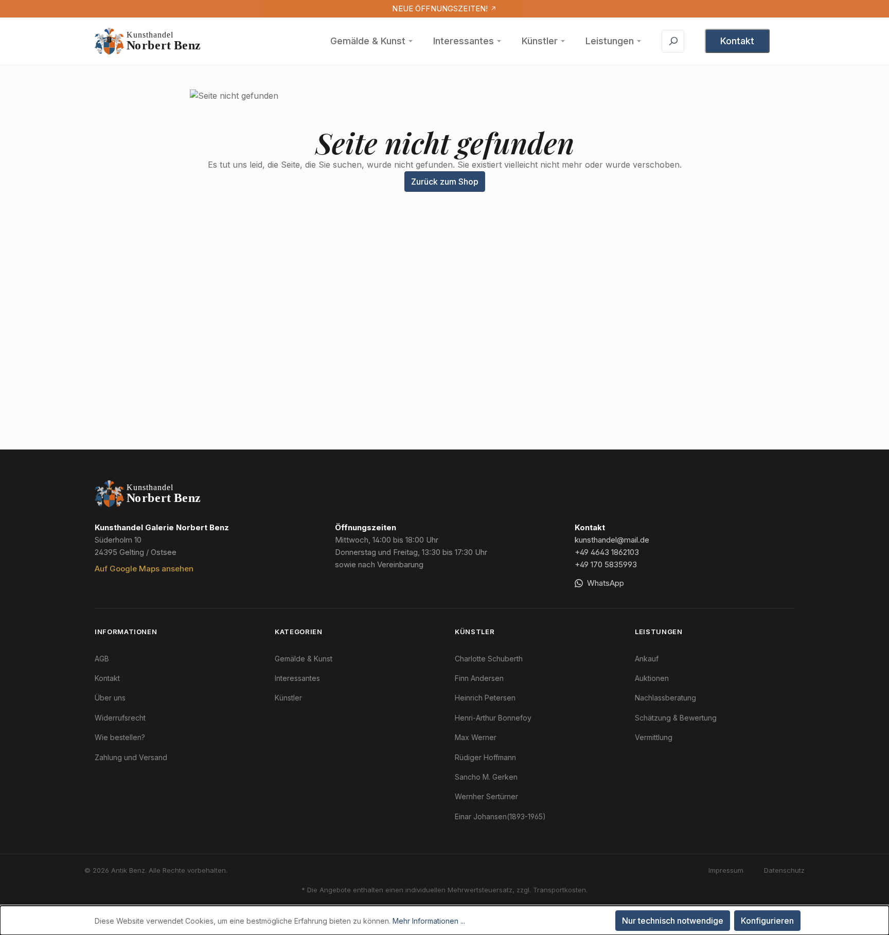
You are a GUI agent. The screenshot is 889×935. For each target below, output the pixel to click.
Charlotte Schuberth (489, 658)
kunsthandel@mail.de (612, 540)
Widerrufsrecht (120, 717)
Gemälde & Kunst (367, 40)
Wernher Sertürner (486, 796)
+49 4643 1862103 (607, 552)
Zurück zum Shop (444, 181)
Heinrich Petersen (485, 697)
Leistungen (609, 40)
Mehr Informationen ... (429, 920)
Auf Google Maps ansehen (144, 568)
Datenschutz (784, 870)
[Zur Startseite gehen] (148, 41)
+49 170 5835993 (606, 564)
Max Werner (475, 737)
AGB (102, 658)
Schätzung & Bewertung (676, 717)
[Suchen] (673, 41)
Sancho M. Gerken (486, 776)
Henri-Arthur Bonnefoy (493, 717)
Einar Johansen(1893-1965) (500, 816)
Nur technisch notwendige (672, 920)
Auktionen (652, 678)
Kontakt (737, 40)
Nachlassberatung (665, 697)
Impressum (725, 870)
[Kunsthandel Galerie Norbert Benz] (148, 493)
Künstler (540, 40)
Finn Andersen (479, 678)
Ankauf (647, 658)
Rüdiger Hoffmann (485, 757)
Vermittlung (653, 737)
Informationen (126, 631)
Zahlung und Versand (131, 757)
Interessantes (463, 40)
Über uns (110, 697)
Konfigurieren (767, 920)
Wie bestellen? (120, 737)
